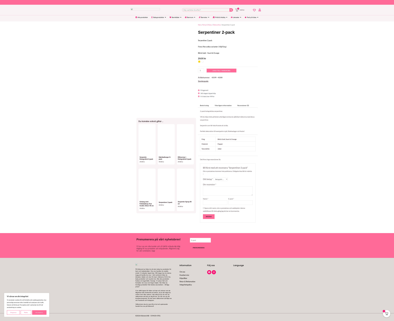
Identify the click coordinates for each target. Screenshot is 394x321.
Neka (26, 312)
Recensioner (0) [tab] (243, 105)
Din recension (209, 184)
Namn (205, 199)
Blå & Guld (221, 139)
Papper (220, 144)
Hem (199, 25)
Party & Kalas (207, 25)
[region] (26, 305)
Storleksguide (203, 81)
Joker (220, 149)
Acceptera (39, 312)
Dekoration (217, 25)
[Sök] (231, 10)
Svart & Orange (231, 139)
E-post (231, 199)
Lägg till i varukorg (221, 70)
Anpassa (13, 312)
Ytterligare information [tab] (223, 105)
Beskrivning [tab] (204, 105)
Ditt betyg (208, 179)
